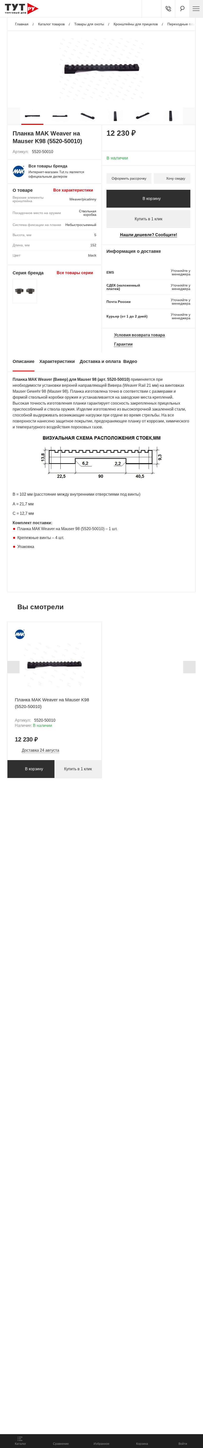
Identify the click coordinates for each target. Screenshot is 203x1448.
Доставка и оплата (100, 361)
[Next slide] (189, 667)
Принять (69, 1424)
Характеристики (57, 361)
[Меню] (196, 8)
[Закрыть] (90, 1405)
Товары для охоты (89, 24)
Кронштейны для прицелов (136, 24)
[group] (32, 116)
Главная (21, 24)
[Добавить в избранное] (92, 152)
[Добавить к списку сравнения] (81, 152)
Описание (23, 361)
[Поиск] (182, 8)
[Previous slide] (13, 667)
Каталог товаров (51, 24)
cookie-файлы (66, 1402)
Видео (130, 361)
